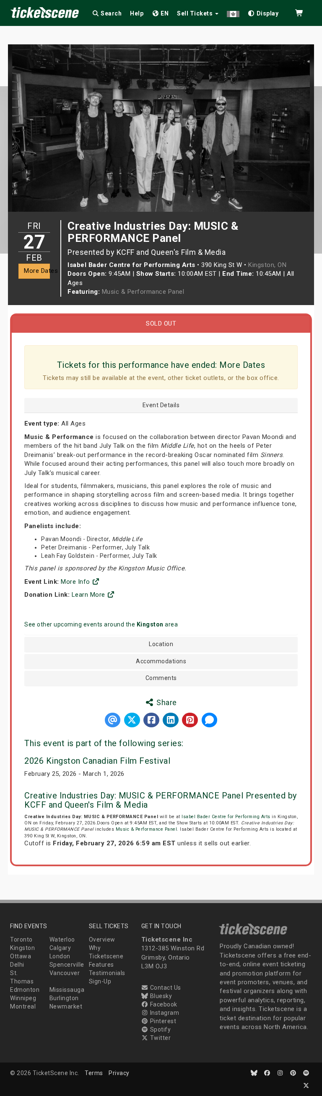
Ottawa (20, 956)
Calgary (60, 948)
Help (136, 13)
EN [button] (164, 13)
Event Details (161, 405)
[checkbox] (263, 12)
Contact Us (164, 987)
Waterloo (62, 939)
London (59, 956)
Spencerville (66, 964)
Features (101, 964)
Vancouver (64, 973)
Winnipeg (23, 998)
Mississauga (67, 989)
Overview (102, 939)
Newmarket (66, 1006)
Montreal (23, 1006)
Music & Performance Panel (143, 291)
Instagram (163, 1012)
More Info (76, 581)
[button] (233, 12)
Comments (161, 678)
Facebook (162, 1004)
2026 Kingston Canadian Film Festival (97, 761)
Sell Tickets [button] (195, 13)
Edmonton (24, 989)
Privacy (119, 1073)
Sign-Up (100, 981)
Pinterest (162, 1021)
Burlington (64, 998)
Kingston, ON (267, 265)
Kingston (22, 948)
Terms (94, 1073)
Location (161, 644)
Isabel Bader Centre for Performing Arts (226, 816)
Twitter (159, 1037)
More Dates (37, 271)
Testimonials (107, 973)
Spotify (159, 1029)
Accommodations (161, 661)
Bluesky (160, 996)
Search (110, 13)
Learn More (89, 594)
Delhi (17, 964)
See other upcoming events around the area (101, 624)
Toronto (21, 939)
